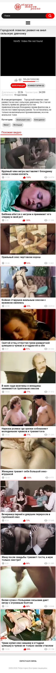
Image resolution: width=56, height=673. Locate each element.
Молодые (17, 125)
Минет (7, 125)
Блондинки (39, 120)
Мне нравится (16, 80)
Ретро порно (23, 668)
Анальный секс (23, 120)
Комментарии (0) (36, 86)
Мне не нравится (20, 80)
